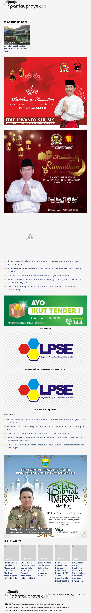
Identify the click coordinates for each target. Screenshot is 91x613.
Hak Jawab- (24, 604)
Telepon (16, 611)
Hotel (27, 611)
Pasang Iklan (65, 607)
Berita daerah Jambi (11, 42)
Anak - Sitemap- (48, 611)
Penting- (22, 611)
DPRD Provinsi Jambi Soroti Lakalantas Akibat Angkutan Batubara (38, 275)
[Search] (84, 13)
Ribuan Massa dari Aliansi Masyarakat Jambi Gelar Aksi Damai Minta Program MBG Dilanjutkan (43, 263)
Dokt (40, 611)
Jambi (36, 611)
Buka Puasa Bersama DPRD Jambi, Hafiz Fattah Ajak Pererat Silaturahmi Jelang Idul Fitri (44, 270)
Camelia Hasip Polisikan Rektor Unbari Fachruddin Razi (15, 48)
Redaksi (18, 604)
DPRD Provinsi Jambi (27, 559)
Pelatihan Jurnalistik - (20, 607)
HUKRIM (21, 42)
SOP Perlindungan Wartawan (53, 604)
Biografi (29, 607)
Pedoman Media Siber (35, 604)
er (42, 611)
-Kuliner (31, 611)
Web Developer (38, 607)
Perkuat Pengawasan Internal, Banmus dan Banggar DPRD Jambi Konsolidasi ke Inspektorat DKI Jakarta (44, 281)
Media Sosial (58, 611)
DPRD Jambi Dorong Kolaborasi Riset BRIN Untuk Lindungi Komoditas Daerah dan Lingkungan (43, 288)
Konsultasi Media (51, 607)
